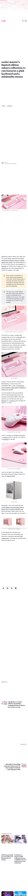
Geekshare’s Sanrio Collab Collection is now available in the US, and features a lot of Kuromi (20, 859)
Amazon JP (4, 268)
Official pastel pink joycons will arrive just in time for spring (7, 857)
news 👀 (4, 105)
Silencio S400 (11, 476)
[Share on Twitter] (3, 588)
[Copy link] (16, 588)
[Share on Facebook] (8, 588)
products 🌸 (10, 105)
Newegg (3, 266)
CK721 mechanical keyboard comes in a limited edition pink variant (12, 260)
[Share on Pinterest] (12, 588)
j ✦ (6, 162)
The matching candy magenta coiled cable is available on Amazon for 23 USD (13, 387)
